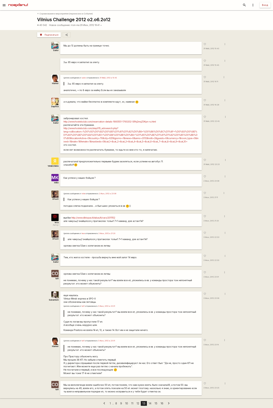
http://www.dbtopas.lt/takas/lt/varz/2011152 (93, 217)
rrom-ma (75, 25)
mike (56, 182)
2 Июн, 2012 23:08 (211, 181)
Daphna (55, 106)
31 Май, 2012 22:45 (211, 121)
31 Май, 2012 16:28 (211, 105)
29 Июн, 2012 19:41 (91, 25)
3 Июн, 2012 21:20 (211, 221)
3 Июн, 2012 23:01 (211, 277)
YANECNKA (53, 166)
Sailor (56, 50)
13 (143, 403)
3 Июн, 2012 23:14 (211, 345)
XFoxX (55, 199)
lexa (57, 222)
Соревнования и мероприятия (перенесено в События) (65, 13)
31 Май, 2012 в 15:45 (108, 78)
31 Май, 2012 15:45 (211, 65)
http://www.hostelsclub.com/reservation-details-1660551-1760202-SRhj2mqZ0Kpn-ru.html (110, 121)
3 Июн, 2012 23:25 (211, 388)
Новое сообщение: (59, 25)
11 (132, 403)
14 (150, 403)
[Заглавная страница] (18, 2)
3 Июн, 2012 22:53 (211, 237)
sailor (84, 78)
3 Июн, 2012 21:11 (210, 197)
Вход (265, 5)
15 (156, 403)
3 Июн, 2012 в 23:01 (106, 306)
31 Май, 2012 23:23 (211, 164)
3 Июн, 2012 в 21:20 (106, 233)
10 (126, 403)
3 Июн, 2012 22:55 (211, 260)
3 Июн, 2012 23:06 (211, 298)
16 (162, 403)
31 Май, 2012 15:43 (211, 49)
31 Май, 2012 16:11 (210, 82)
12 (137, 403)
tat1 (57, 278)
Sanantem (54, 300)
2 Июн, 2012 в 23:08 (107, 194)
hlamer (55, 83)
